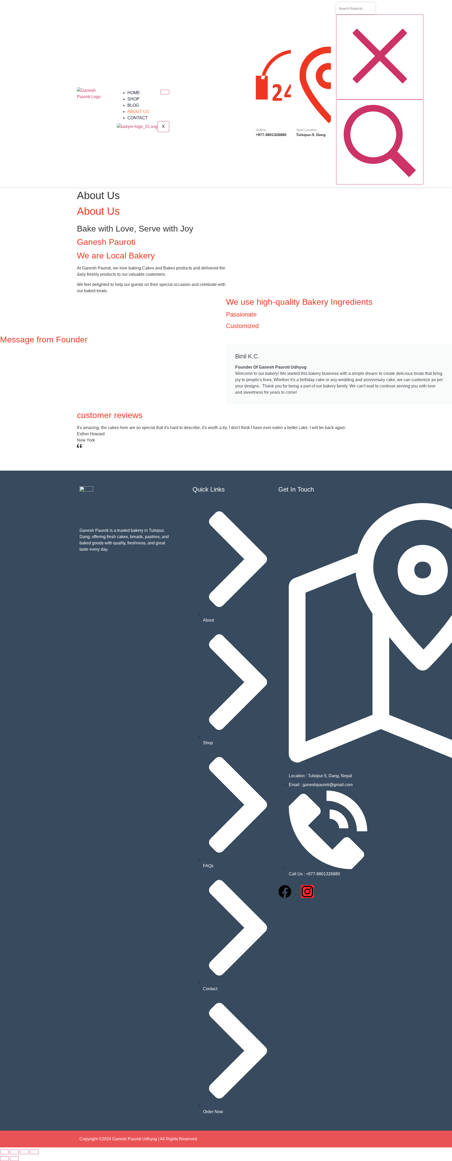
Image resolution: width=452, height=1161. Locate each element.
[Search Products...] (379, 141)
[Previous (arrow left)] (4, 1158)
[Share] (24, 1151)
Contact (137, 118)
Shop (133, 99)
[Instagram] (307, 891)
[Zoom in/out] (4, 1151)
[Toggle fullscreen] (14, 1151)
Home (133, 93)
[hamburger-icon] (164, 92)
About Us (138, 111)
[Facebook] (284, 891)
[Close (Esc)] (34, 1151)
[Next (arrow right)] (14, 1158)
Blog (133, 105)
